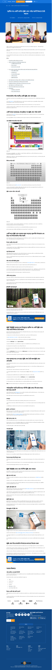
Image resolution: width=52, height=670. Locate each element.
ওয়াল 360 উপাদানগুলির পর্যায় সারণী (16, 63)
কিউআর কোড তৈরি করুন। (21, 1)
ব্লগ (9, 5)
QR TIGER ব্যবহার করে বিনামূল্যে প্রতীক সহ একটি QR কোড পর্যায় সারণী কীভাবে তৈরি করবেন (21, 80)
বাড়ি (6, 5)
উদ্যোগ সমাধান (30, 649)
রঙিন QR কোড (11, 101)
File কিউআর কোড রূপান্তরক (30, 637)
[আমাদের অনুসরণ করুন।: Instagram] (22, 614)
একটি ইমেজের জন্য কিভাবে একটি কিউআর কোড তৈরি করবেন (13, 632)
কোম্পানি (29, 646)
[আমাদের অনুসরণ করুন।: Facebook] (25, 614)
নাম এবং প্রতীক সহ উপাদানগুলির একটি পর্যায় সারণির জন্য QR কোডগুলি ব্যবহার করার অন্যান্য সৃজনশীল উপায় (23, 69)
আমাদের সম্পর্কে (30, 647)
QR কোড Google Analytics (18, 414)
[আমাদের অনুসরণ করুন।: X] (28, 614)
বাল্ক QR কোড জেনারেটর (36, 371)
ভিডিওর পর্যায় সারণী (13, 65)
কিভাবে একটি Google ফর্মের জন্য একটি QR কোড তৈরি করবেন (24, 532)
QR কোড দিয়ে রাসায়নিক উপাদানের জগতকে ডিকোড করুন (16, 86)
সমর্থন (17, 646)
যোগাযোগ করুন (8, 648)
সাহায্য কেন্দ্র (8, 649)
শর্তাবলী (39, 646)
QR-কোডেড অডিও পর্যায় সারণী (15, 67)
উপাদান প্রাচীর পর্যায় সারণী (14, 70)
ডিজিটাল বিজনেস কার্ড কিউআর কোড (30, 628)
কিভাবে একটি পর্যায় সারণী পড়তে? (15, 91)
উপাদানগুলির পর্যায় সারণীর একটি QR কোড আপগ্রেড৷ (16, 60)
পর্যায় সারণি (14, 114)
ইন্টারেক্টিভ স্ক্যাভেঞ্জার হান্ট (14, 77)
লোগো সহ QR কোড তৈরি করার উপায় (39, 632)
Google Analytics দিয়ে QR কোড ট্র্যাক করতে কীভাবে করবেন (13, 638)
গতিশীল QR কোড (17, 392)
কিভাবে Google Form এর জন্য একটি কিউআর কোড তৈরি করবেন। (31, 633)
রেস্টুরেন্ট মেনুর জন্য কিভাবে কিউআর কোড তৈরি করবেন (22, 637)
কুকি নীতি (39, 651)
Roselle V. (13, 17)
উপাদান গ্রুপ (10, 586)
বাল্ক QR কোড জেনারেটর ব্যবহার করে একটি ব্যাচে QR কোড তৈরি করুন (18, 81)
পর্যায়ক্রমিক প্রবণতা (38, 477)
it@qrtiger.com (19, 647)
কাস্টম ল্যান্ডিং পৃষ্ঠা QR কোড (29, 488)
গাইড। (7, 646)
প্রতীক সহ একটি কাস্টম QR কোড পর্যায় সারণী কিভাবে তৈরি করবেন (20, 5)
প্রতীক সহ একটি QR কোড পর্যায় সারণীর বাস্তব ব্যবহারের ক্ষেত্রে (17, 62)
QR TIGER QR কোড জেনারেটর (12, 337)
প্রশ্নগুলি (7, 647)
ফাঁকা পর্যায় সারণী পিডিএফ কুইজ (15, 74)
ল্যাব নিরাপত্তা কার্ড (14, 72)
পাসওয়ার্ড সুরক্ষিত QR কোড (31, 262)
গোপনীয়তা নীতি (40, 649)
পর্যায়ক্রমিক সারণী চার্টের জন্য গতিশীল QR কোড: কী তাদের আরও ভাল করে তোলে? (20, 83)
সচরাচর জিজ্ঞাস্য (11, 88)
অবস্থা (29, 648)
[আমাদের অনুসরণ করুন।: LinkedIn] (16, 614)
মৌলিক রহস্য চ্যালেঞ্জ (14, 75)
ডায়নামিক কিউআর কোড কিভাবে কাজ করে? (12, 628)
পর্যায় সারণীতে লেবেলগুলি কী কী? (15, 89)
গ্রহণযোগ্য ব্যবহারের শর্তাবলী (42, 648)
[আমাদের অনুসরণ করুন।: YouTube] (19, 614)
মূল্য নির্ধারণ (29, 651)
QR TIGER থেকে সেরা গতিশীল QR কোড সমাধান (16, 85)
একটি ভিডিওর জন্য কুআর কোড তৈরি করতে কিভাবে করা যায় (22, 632)
